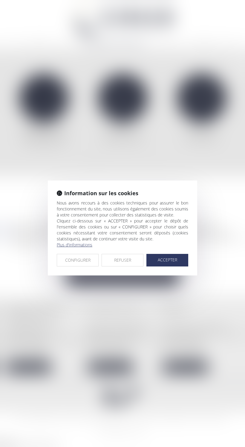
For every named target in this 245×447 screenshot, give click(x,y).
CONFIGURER (78, 260)
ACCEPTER (167, 260)
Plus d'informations (74, 245)
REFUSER (122, 260)
